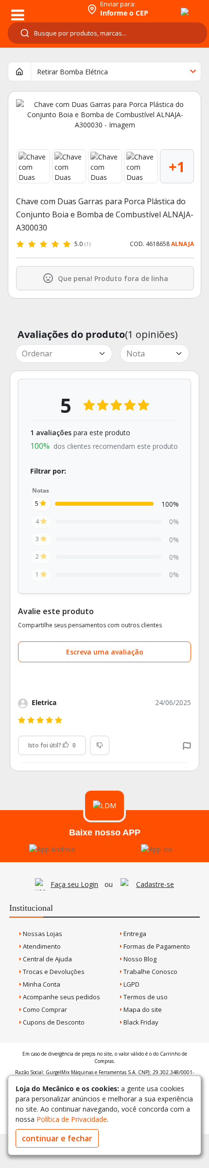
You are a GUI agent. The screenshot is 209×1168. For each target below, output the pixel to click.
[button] (187, 745)
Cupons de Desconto (53, 1022)
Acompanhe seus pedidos (60, 996)
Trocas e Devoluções (53, 971)
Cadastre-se (155, 884)
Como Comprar (44, 1009)
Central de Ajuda (46, 959)
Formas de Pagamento (156, 946)
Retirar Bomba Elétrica (72, 71)
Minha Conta (40, 984)
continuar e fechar (57, 1138)
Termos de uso (145, 996)
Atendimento (41, 946)
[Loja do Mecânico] (42, 8)
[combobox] (107, 33)
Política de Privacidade (71, 1119)
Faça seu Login (74, 884)
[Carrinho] (176, 6)
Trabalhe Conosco (149, 971)
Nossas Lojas (41, 933)
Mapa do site (142, 1009)
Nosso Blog (139, 959)
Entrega (134, 933)
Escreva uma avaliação (104, 651)
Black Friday (140, 1022)
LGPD (130, 984)
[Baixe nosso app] (52, 849)
